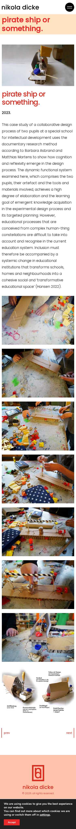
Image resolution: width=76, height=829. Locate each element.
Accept (12, 822)
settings (45, 815)
